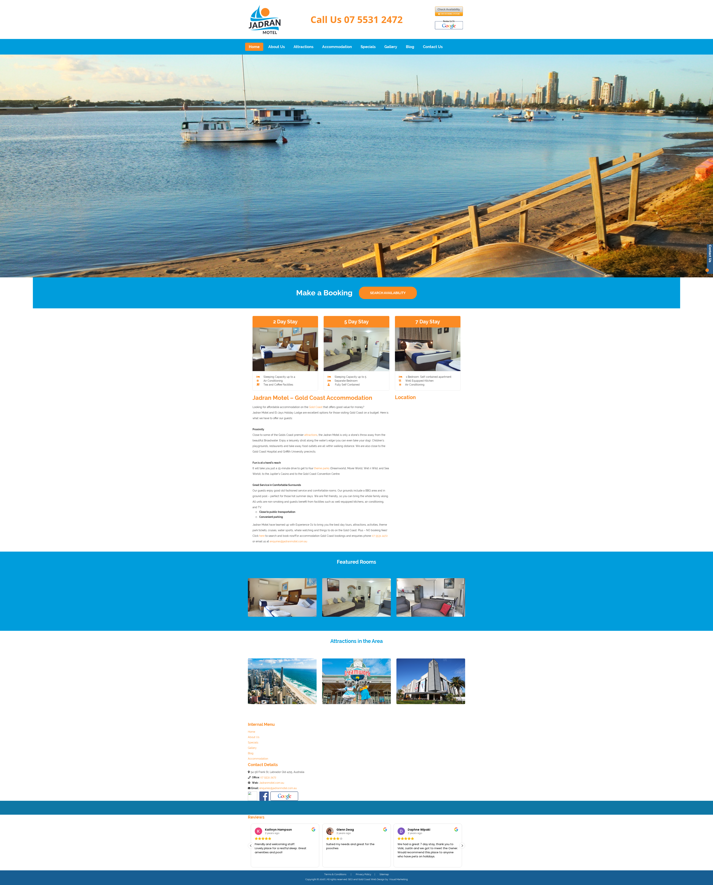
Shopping (430, 709)
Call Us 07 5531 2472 (356, 19)
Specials (368, 47)
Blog (410, 47)
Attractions (303, 47)
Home (254, 47)
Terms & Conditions (335, 874)
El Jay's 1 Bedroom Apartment (356, 626)
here (262, 535)
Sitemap (384, 874)
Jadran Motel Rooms (282, 626)
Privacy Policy (364, 874)
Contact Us (433, 47)
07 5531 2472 (380, 535)
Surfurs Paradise (282, 709)
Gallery (390, 47)
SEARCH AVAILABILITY (388, 293)
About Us (276, 47)
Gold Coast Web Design (371, 879)
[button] (462, 845)
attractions (310, 434)
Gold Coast (316, 407)
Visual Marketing (398, 879)
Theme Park (356, 709)
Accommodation (337, 47)
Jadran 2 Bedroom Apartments (430, 626)
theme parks (321, 468)
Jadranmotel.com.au (271, 782)
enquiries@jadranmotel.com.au (288, 541)
